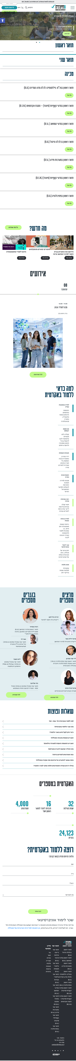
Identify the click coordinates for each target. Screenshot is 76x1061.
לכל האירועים (38, 375)
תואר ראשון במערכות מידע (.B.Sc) (67, 966)
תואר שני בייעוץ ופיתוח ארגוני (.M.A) (56, 955)
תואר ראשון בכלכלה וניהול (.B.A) (67, 952)
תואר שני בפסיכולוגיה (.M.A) (55, 1029)
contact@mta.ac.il (58, 1045)
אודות (49, 958)
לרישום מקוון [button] (9, 8)
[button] (28, 7)
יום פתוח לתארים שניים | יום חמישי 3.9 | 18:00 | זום (38, 2)
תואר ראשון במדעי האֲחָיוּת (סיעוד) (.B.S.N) (65, 990)
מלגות (49, 964)
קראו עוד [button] (69, 258)
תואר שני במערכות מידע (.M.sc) (55, 1010)
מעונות (48, 966)
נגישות (48, 969)
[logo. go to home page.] (59, 7)
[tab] (38, 47)
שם (72, 864)
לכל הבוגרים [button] (16, 695)
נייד (72, 874)
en (19, 7)
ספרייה (48, 961)
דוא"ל (72, 883)
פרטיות (48, 972)
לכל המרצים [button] (54, 697)
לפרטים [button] (67, 34)
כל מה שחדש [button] (13, 227)
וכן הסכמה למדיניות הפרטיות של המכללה (24, 928)
